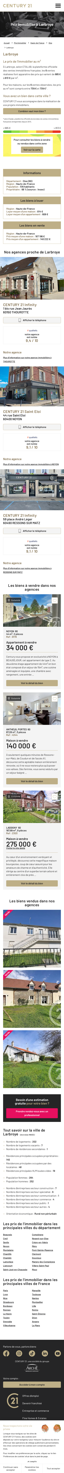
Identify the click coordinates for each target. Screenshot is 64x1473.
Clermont (36, 1254)
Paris (5, 1290)
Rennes (7, 1310)
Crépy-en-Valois (40, 1242)
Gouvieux (36, 1258)
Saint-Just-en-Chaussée (15, 1269)
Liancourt (7, 1265)
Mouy (34, 1269)
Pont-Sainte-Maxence (42, 1250)
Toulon (6, 1317)
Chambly (7, 1258)
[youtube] (58, 1353)
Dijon (34, 1317)
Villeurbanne (9, 1325)
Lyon (5, 1294)
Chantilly (7, 1254)
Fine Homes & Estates (34, 1418)
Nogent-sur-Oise (40, 1238)
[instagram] (19, 1353)
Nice (5, 1298)
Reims (35, 1310)
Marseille (36, 1290)
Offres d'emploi (30, 1395)
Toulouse (36, 1294)
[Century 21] (17, 6)
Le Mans (36, 1325)
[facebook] (6, 1353)
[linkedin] (45, 1353)
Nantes (35, 1298)
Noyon (6, 1246)
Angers (35, 1321)
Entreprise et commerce (35, 1410)
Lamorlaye (8, 1261)
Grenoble (7, 1321)
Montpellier (37, 1302)
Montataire (8, 1250)
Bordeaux (7, 1306)
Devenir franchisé (32, 1403)
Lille (34, 1306)
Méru (34, 1246)
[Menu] (58, 6)
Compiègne (37, 1234)
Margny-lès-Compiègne (43, 1261)
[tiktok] (32, 1353)
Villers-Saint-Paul (40, 1265)
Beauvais (7, 1234)
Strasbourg (8, 1302)
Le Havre (7, 1313)
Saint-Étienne (39, 1313)
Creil (5, 1238)
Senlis (6, 1242)
